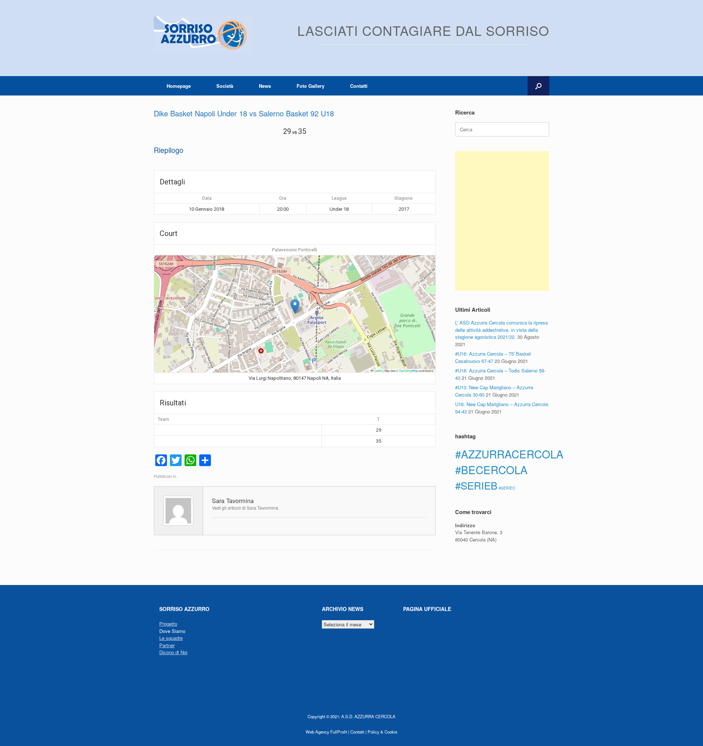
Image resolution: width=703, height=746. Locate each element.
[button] (538, 85)
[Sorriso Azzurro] (203, 34)
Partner (167, 645)
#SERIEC (507, 488)
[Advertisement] (502, 221)
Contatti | (358, 732)
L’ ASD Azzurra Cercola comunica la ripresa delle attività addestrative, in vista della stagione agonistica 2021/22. (501, 329)
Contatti (359, 85)
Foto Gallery (310, 85)
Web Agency (317, 732)
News (265, 85)
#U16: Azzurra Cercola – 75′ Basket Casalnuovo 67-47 (493, 357)
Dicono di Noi (173, 652)
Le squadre (171, 637)
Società (224, 85)
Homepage (179, 85)
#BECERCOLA (491, 469)
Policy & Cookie (382, 732)
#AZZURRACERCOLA (509, 453)
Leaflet (377, 370)
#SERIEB (476, 485)
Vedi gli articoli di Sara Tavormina (245, 508)
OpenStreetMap (408, 370)
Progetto (168, 623)
